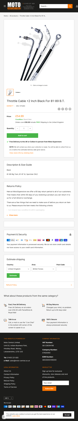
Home (6, 16)
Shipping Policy (9, 384)
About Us (7, 371)
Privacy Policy (9, 377)
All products (14, 16)
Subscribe (49, 389)
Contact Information (11, 374)
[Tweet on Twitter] (66, 108)
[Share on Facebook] (59, 108)
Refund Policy (11, 285)
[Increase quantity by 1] (30, 128)
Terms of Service (10, 387)
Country (10, 265)
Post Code (61, 265)
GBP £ (7, 398)
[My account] (77, 6)
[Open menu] (5, 6)
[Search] (70, 6)
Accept (67, 415)
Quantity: (10, 128)
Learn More (16, 416)
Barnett (10, 106)
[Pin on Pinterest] (62, 108)
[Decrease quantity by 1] (18, 128)
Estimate (13, 275)
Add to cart (22, 135)
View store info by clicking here (21, 153)
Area (33, 265)
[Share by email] (70, 108)
